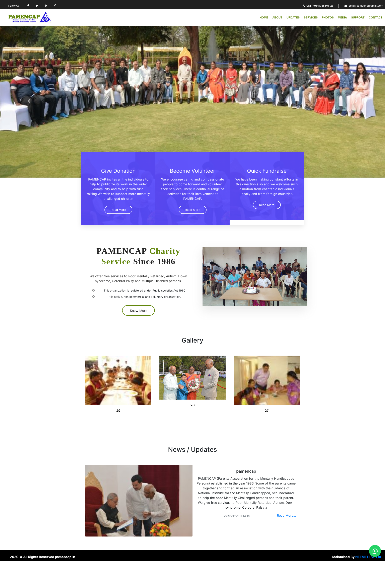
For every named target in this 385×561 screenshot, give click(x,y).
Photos (328, 17)
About (277, 17)
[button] (29, 101)
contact (375, 17)
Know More (138, 311)
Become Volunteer (192, 171)
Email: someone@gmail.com (366, 5)
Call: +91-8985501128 (319, 5)
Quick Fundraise (267, 171)
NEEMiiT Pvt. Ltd (368, 557)
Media (342, 17)
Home (264, 17)
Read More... (286, 515)
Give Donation (118, 171)
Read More (118, 210)
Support (358, 17)
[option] (118, 383)
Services (311, 17)
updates (293, 17)
